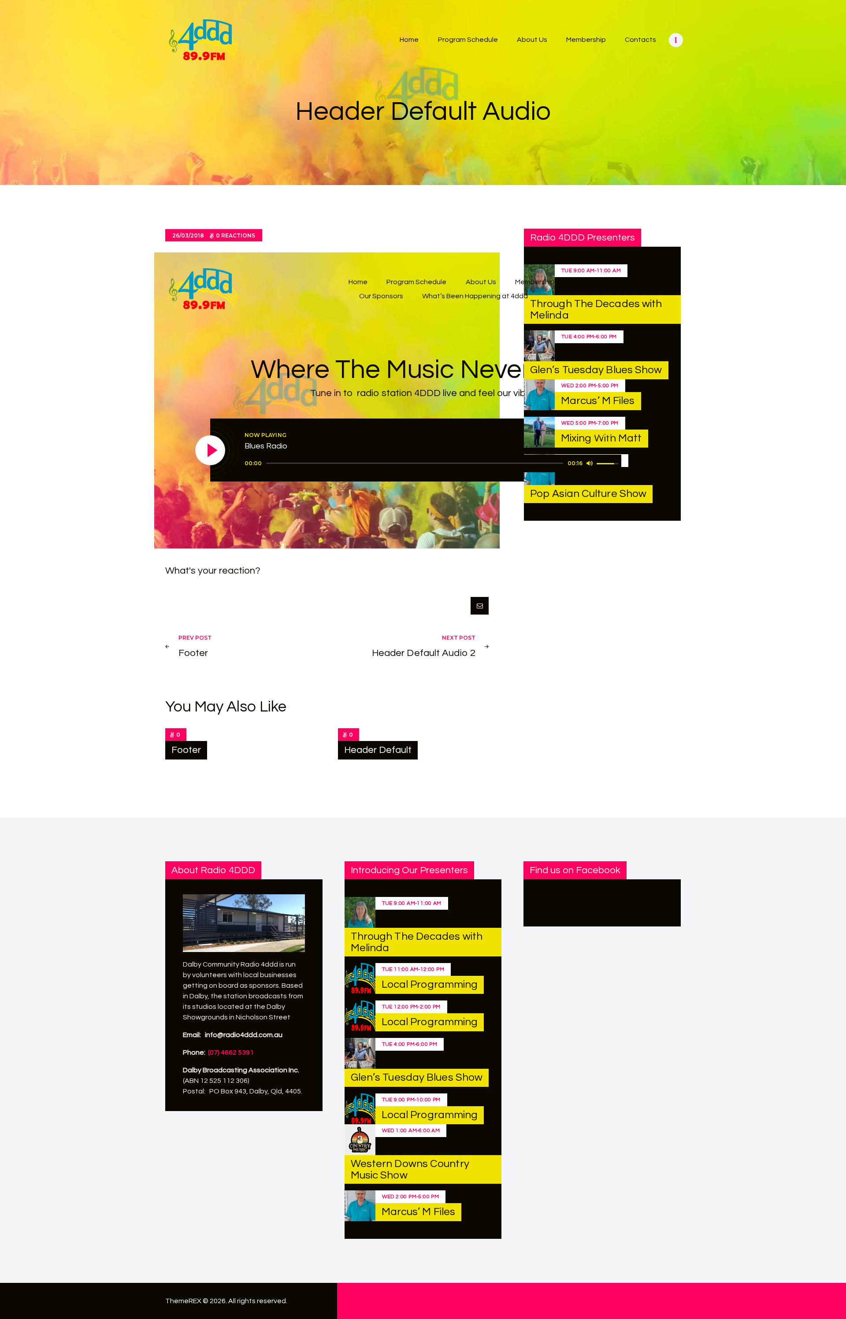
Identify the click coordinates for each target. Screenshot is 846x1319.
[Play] (211, 451)
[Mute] (589, 463)
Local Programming (430, 984)
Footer (186, 750)
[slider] (414, 463)
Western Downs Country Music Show (410, 1169)
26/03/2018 (188, 235)
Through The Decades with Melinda (416, 942)
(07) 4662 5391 (231, 1052)
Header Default (378, 750)
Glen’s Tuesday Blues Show (596, 369)
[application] (433, 463)
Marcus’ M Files (598, 400)
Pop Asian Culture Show (588, 493)
